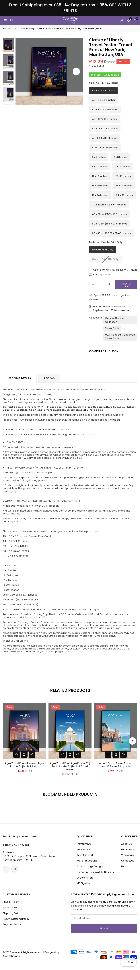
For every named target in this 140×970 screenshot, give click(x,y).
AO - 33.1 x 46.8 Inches (105, 147)
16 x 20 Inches (100, 185)
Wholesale (127, 855)
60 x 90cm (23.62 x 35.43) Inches (111, 233)
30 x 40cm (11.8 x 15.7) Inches (109, 204)
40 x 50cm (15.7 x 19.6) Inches (109, 214)
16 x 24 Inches (124, 185)
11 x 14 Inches (122, 166)
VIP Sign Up (83, 883)
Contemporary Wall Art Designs (95, 872)
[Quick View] (32, 754)
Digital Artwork (85, 855)
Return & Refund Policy (16, 919)
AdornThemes (11, 956)
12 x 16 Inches (99, 176)
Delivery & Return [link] (126, 269)
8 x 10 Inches (99, 166)
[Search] (11, 20)
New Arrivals (84, 849)
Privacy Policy (11, 902)
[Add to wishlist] (16, 754)
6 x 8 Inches (120, 157)
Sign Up (104, 928)
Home (6, 28)
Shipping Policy (12, 913)
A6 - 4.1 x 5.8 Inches (103, 90)
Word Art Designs (87, 860)
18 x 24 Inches (100, 195)
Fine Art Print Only (102, 249)
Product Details (19, 378)
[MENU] (5, 20)
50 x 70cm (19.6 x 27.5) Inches (109, 223)
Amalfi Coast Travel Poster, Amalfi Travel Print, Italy (115, 764)
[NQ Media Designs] (70, 20)
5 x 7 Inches (99, 157)
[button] (76, 71)
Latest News (128, 849)
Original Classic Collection (114, 320)
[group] (49, 71)
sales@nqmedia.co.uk (23, 836)
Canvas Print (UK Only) (106, 259)
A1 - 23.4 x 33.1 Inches (104, 138)
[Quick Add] (24, 754)
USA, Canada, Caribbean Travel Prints (120, 336)
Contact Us (127, 860)
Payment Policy (12, 924)
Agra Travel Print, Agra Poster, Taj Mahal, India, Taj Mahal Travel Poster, (70, 766)
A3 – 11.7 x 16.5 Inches (104, 119)
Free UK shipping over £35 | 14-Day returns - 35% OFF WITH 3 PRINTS (70, 7)
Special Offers (85, 877)
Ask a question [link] (101, 274)
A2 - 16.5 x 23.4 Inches (105, 128)
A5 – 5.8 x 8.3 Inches (103, 100)
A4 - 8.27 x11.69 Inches (105, 109)
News (124, 866)
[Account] (122, 20)
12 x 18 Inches (123, 176)
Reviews (49, 378)
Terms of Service (13, 907)
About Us (126, 844)
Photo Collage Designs (90, 866)
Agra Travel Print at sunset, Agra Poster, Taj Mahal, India (24, 764)
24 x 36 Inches (124, 195)
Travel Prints (112, 328)
